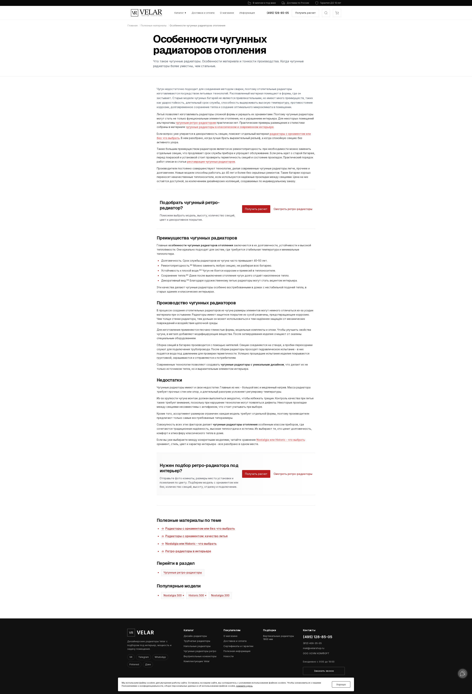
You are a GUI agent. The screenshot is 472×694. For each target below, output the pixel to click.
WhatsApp (160, 657)
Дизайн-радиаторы (195, 635)
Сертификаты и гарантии (238, 646)
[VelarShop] (146, 13)
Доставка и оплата (203, 12)
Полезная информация (236, 651)
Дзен (148, 664)
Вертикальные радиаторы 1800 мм (278, 637)
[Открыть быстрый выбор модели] (326, 13)
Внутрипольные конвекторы (200, 656)
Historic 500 (196, 595)
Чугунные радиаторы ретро (200, 651)
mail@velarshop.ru (313, 648)
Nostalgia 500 (173, 595)
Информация (247, 12)
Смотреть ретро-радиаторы (293, 209)
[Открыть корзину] (337, 13)
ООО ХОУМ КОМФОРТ (316, 653)
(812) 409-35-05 (312, 643)
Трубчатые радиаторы (197, 640)
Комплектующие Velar (197, 661)
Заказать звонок (324, 670)
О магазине (227, 12)
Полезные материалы (153, 25)
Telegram (143, 657)
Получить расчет (305, 12)
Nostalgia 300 (220, 595)
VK (130, 657)
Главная (133, 25)
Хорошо (341, 684)
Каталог (180, 12)
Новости (228, 656)
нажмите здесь (244, 686)
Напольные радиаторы (197, 646)
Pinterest (134, 664)
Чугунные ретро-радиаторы (183, 572)
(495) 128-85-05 (278, 13)
